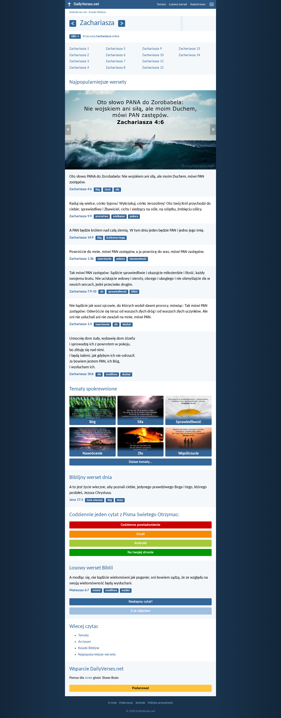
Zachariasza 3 (79, 61)
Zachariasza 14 (189, 55)
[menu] (211, 6)
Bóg (97, 189)
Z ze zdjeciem (140, 611)
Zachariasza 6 (115, 55)
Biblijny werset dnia (90, 477)
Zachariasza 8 (115, 68)
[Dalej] (121, 23)
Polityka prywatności (160, 703)
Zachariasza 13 (189, 49)
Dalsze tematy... (140, 462)
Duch (108, 189)
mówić (97, 590)
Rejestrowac (198, 4)
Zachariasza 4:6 (80, 189)
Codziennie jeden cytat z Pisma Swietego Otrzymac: (124, 514)
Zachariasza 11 (153, 61)
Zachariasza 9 (152, 49)
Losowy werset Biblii (91, 568)
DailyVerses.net (78, 12)
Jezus (120, 500)
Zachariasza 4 (79, 68)
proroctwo (101, 216)
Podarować (140, 688)
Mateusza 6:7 (79, 590)
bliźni (134, 291)
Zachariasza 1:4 (80, 324)
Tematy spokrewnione (93, 389)
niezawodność (138, 259)
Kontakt (140, 703)
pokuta (120, 259)
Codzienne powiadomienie (140, 525)
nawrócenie (104, 259)
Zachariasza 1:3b (81, 259)
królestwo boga (115, 237)
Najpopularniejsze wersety (97, 82)
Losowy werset (178, 4)
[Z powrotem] (72, 23)
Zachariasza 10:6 (81, 374)
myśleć (126, 590)
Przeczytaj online (101, 36)
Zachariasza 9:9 (80, 216)
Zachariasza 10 (153, 55)
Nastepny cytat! (141, 602)
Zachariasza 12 (153, 68)
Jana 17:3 (76, 500)
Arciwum (84, 642)
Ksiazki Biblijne (97, 12)
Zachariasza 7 (115, 61)
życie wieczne (95, 500)
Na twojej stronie (140, 552)
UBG (73, 36)
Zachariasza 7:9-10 (82, 291)
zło (101, 291)
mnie (88, 678)
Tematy (161, 4)
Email (141, 534)
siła (117, 189)
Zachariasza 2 (79, 55)
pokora (134, 216)
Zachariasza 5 (115, 49)
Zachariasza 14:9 (81, 237)
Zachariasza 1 (79, 49)
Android (140, 543)
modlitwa (111, 374)
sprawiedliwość (117, 291)
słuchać (126, 324)
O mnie (112, 703)
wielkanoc (119, 216)
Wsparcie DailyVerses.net (96, 669)
